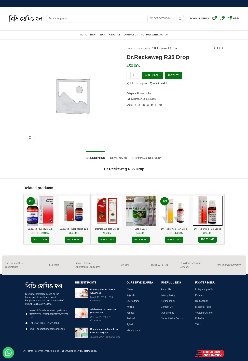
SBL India (54, 265)
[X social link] (139, 105)
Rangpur (131, 313)
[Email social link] (144, 105)
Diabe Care (141, 228)
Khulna (130, 307)
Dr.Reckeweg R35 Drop (143, 99)
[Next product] (223, 48)
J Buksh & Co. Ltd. (158, 265)
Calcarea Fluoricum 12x (40, 228)
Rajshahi (131, 295)
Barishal (131, 318)
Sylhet (130, 324)
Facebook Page (203, 307)
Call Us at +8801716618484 (44, 323)
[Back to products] (218, 48)
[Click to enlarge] (30, 137)
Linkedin (199, 318)
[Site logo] (26, 18)
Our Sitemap (167, 313)
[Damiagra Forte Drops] (107, 211)
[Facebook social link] (135, 105)
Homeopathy (143, 48)
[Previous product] (214, 48)
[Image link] (43, 286)
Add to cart (152, 75)
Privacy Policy (168, 295)
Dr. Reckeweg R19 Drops (207, 228)
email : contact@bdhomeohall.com (47, 329)
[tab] (95, 156)
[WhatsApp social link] (156, 105)
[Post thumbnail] (81, 295)
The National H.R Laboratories (14, 265)
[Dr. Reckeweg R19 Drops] (208, 211)
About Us (166, 289)
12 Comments (113, 337)
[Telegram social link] (160, 105)
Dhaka (130, 289)
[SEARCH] (180, 18)
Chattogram (133, 301)
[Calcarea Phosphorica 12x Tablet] (74, 211)
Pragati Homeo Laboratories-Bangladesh (87, 265)
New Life (124, 265)
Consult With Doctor (172, 318)
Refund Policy (168, 301)
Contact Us (167, 307)
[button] (40, 240)
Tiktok (198, 324)
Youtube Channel (204, 313)
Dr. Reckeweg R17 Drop (174, 228)
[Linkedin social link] (152, 105)
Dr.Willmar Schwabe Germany (190, 265)
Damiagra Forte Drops (107, 228)
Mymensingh (133, 330)
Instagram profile (204, 289)
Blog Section (201, 301)
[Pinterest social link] (148, 105)
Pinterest (199, 295)
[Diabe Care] (141, 211)
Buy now (173, 75)
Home (130, 48)
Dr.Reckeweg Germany (229, 265)
